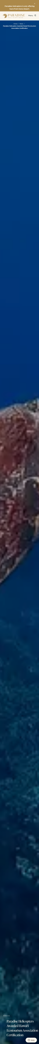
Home (15, 23)
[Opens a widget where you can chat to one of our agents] (31, 1040)
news (21, 23)
